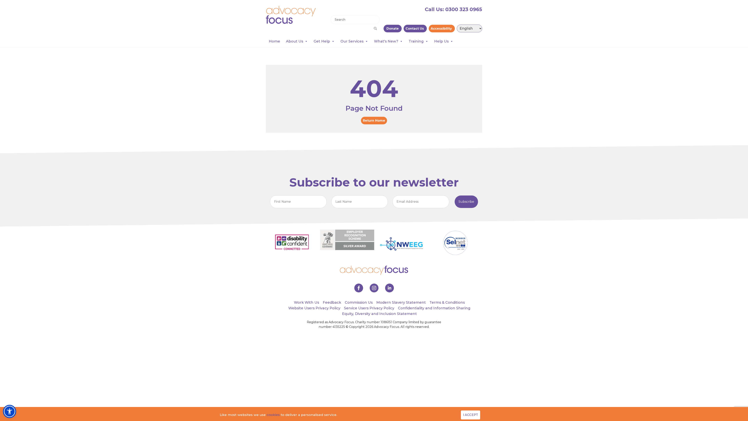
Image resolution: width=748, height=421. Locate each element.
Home (274, 41)
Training (416, 41)
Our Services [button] (351, 41)
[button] (9, 411)
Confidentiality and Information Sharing (434, 308)
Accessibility (442, 28)
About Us (294, 41)
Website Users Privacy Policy (314, 308)
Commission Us (359, 302)
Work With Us (306, 302)
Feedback (332, 302)
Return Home (374, 120)
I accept (470, 415)
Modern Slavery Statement (401, 302)
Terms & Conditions (447, 302)
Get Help (322, 41)
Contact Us (415, 28)
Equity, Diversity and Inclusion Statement (379, 314)
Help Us (441, 41)
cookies (273, 415)
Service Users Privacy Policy (369, 308)
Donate (392, 28)
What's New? (386, 41)
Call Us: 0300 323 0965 (453, 9)
